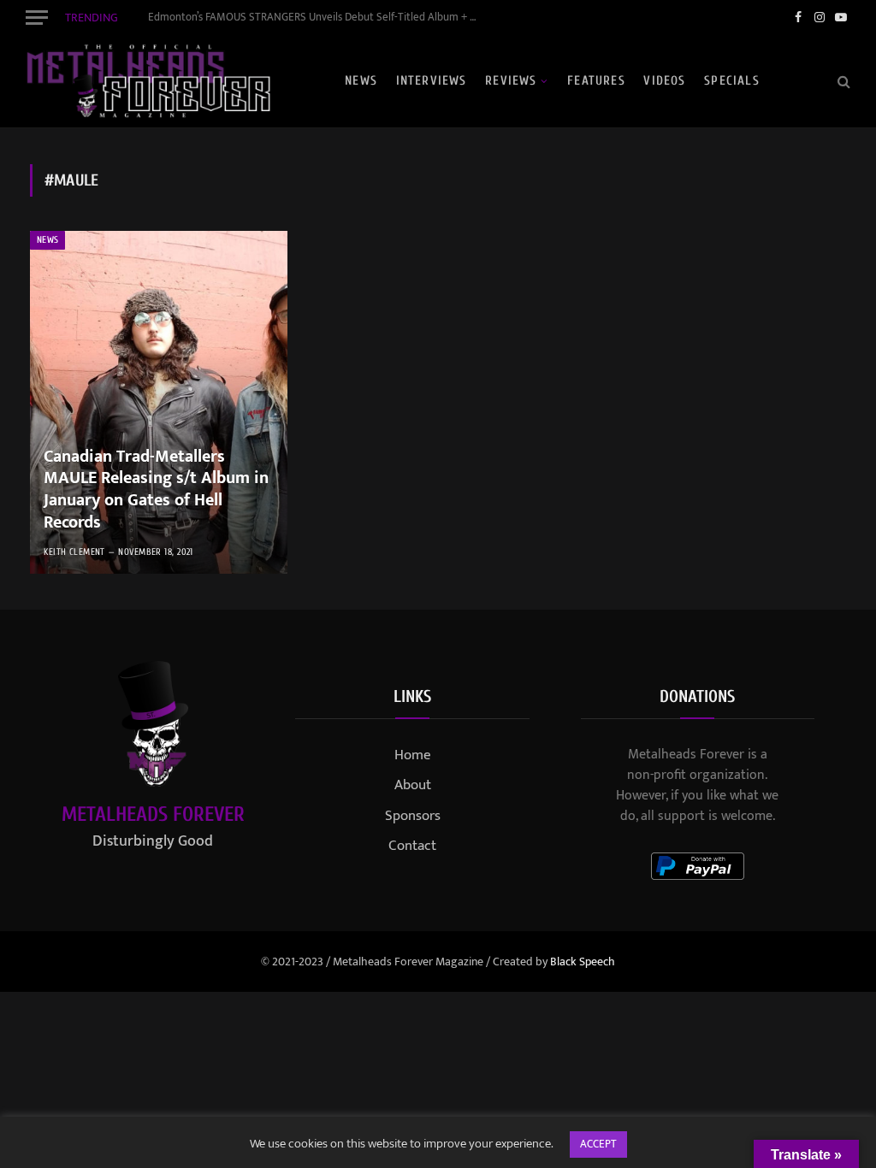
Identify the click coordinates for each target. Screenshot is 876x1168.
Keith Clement (74, 551)
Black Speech (582, 961)
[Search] (842, 81)
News (361, 81)
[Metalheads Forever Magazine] (148, 81)
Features (596, 81)
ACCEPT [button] (598, 1144)
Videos (664, 81)
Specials (732, 81)
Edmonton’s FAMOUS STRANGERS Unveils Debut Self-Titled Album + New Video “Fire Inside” (319, 17)
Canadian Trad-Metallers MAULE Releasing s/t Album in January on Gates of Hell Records (156, 490)
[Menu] (37, 17)
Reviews (510, 81)
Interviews (431, 81)
